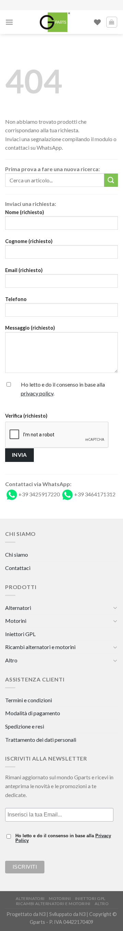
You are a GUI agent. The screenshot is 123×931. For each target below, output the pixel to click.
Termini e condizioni (28, 700)
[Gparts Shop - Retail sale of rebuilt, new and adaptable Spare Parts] (54, 22)
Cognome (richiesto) (29, 241)
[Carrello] (112, 22)
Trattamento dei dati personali (40, 739)
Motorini (15, 620)
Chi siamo (16, 554)
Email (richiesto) (24, 270)
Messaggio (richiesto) (30, 328)
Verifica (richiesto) (26, 416)
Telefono (16, 299)
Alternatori (18, 607)
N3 (42, 914)
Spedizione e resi (24, 726)
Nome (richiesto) (24, 212)
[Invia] (111, 180)
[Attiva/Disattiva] (115, 607)
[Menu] (9, 22)
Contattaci (17, 568)
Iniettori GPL (20, 634)
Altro (11, 660)
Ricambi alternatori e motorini (40, 647)
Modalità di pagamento (32, 713)
